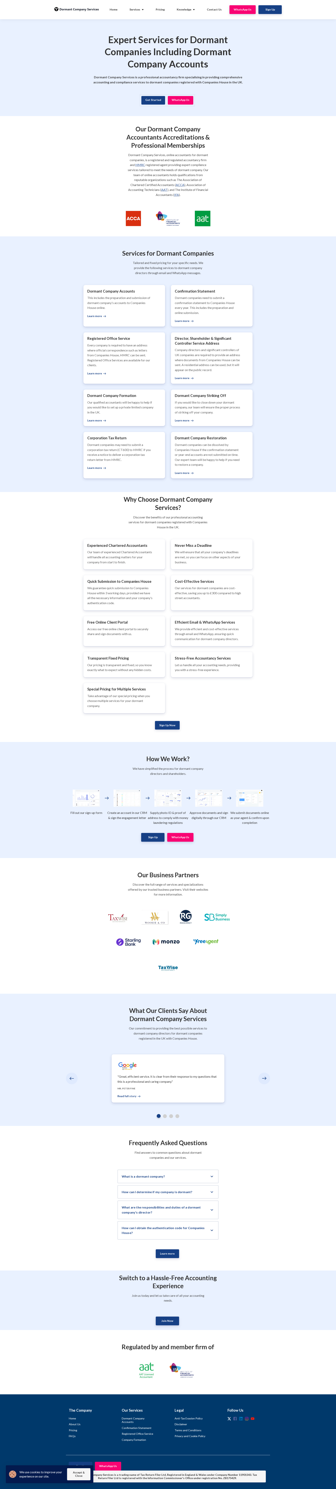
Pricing (73, 1430)
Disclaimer (181, 1424)
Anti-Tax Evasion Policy (189, 1418)
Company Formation (134, 1439)
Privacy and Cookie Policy (190, 1436)
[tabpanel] (168, 1078)
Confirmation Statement (136, 1428)
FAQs (72, 1436)
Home (72, 1418)
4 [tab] (177, 1116)
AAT (164, 189)
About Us (74, 1424)
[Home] (77, 9)
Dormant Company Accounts (133, 1420)
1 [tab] (159, 1116)
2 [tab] (165, 1116)
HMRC (140, 165)
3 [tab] (171, 1116)
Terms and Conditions (188, 1430)
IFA (176, 195)
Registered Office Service (137, 1433)
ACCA (180, 185)
